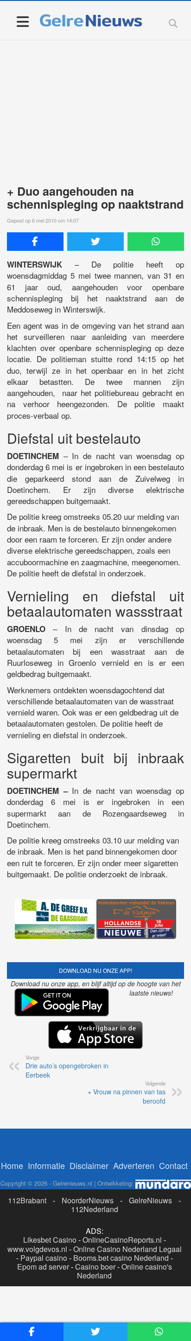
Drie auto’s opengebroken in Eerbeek (66, 1066)
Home (12, 1165)
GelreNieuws (150, 1200)
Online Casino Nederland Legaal (127, 1249)
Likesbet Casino (49, 1239)
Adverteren (133, 1165)
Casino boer (95, 1266)
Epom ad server (43, 1266)
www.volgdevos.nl (37, 1249)
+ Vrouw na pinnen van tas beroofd (127, 1092)
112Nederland (94, 1209)
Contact (173, 1165)
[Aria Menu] (22, 21)
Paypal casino (43, 1257)
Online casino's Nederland (124, 1271)
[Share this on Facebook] (35, 241)
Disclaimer (89, 1165)
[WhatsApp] (155, 241)
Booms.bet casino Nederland (121, 1257)
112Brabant (27, 1200)
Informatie (46, 1165)
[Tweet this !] (95, 241)
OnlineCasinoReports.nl (122, 1239)
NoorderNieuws (88, 1200)
